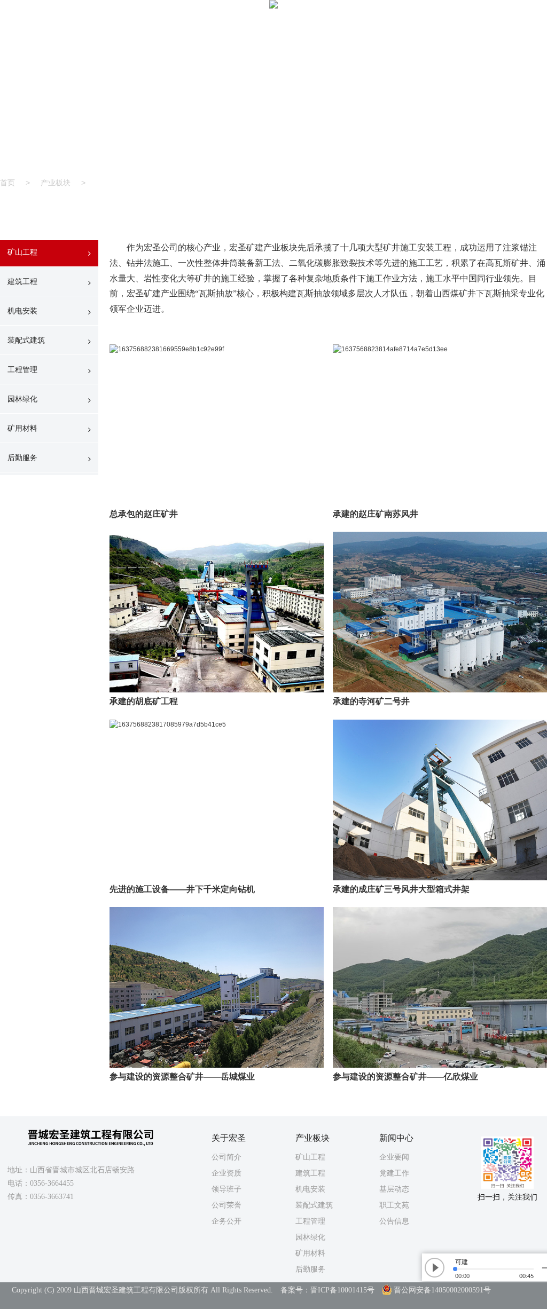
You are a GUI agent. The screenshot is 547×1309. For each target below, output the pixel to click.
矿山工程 (22, 252)
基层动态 (394, 1189)
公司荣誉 (226, 1205)
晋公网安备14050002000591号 (442, 1290)
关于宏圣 (255, 25)
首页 (188, 25)
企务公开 (226, 1221)
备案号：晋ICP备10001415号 (327, 1290)
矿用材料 (22, 428)
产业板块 (325, 25)
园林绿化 (22, 399)
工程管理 (22, 369)
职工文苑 (394, 1205)
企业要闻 (394, 1157)
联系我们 (466, 25)
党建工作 (394, 1173)
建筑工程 (22, 281)
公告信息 (394, 1221)
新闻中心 (394, 25)
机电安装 (22, 310)
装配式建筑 (26, 340)
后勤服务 (22, 457)
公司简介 (226, 1157)
